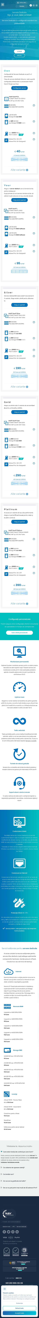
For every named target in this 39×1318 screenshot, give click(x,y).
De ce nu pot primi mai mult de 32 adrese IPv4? (20, 1188)
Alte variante (18, 169)
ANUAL (19, 55)
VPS (13, 1226)
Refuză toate (19, 1308)
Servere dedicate (21, 1226)
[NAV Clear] (36, 5)
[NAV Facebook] (4, 1231)
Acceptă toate (19, 1313)
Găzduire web (6, 1226)
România (22, 6)
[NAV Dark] (33, 5)
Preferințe (19, 1303)
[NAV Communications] (11, 4)
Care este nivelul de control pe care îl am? (18, 1152)
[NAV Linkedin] (17, 1231)
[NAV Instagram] (13, 1231)
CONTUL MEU (22, 2)
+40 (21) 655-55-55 (14, 1283)
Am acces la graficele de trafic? (14, 1181)
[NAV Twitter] (8, 1231)
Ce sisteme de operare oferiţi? (14, 1167)
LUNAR (19, 51)
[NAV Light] (31, 5)
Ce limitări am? (8, 1174)
